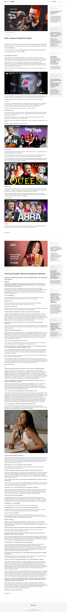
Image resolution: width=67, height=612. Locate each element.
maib (52, 289)
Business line (53, 7)
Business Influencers (55, 28)
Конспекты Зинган (10, 32)
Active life (53, 52)
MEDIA (49, 1)
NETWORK (54, 1)
